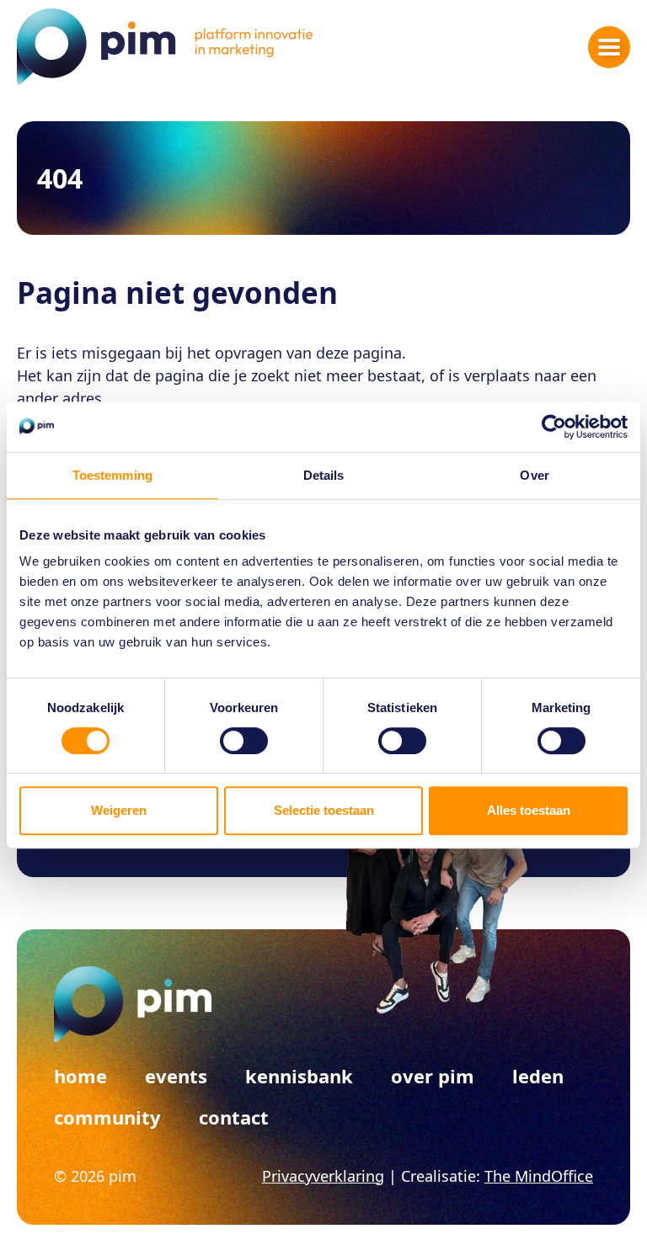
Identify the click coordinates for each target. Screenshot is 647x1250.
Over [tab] (534, 475)
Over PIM (432, 1075)
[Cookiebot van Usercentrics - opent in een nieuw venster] (554, 426)
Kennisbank (299, 1075)
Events (176, 1075)
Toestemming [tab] (112, 475)
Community (107, 1117)
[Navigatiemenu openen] (609, 47)
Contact (234, 1117)
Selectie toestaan (324, 810)
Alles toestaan (528, 810)
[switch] (244, 740)
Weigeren (119, 810)
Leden (538, 1075)
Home (80, 1075)
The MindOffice (538, 1176)
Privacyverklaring (323, 1176)
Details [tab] (324, 475)
